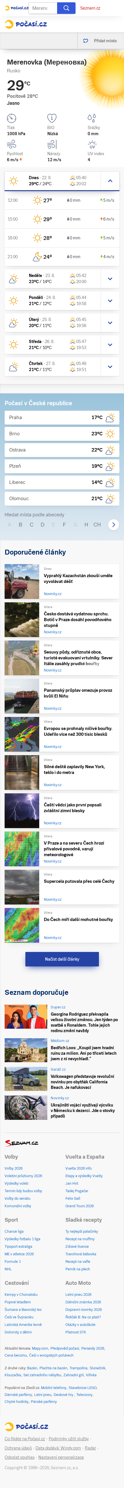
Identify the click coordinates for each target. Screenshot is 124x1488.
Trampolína (78, 1368)
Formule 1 (13, 1262)
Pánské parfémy (44, 1402)
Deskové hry (64, 1395)
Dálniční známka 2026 (83, 1302)
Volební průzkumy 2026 (23, 1176)
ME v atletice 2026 (19, 1254)
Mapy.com (40, 1348)
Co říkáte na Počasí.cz (25, 1438)
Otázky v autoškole (80, 1325)
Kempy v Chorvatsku (21, 1295)
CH (97, 525)
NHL (8, 1269)
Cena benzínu (16, 1355)
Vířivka (91, 1375)
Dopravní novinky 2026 (83, 1310)
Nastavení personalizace (61, 1457)
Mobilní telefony (53, 1388)
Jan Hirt (71, 1183)
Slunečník (97, 1368)
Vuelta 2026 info (78, 1168)
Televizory (84, 1395)
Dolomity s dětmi (18, 1332)
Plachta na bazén (53, 1368)
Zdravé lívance (77, 1247)
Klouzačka (13, 1375)
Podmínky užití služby (69, 1438)
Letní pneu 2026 (78, 1295)
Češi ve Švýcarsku (19, 1317)
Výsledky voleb (16, 1183)
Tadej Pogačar (76, 1191)
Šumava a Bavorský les (23, 1310)
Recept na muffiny (80, 1239)
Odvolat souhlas (20, 1457)
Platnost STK (75, 1332)
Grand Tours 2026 (79, 1206)
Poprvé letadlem (18, 1302)
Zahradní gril (73, 1375)
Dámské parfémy (18, 1395)
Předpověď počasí (64, 1348)
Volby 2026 (13, 1168)
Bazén (32, 1368)
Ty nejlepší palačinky (81, 1232)
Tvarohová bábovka (80, 1254)
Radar (90, 1448)
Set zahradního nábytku (42, 1375)
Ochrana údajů (18, 1448)
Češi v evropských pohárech (51, 1355)
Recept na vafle (77, 1262)
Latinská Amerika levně (23, 1325)
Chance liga (14, 1232)
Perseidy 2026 (92, 1348)
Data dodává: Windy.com (58, 1448)
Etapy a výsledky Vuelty (84, 1176)
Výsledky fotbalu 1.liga (22, 1239)
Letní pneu (42, 1395)
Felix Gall (72, 1199)
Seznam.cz (90, 8)
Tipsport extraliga (18, 1247)
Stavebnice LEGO (83, 1388)
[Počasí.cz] (26, 24)
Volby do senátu (17, 1199)
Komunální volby (18, 1206)
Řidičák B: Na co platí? (83, 1317)
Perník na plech (77, 1269)
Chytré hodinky (17, 1402)
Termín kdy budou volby (23, 1191)
